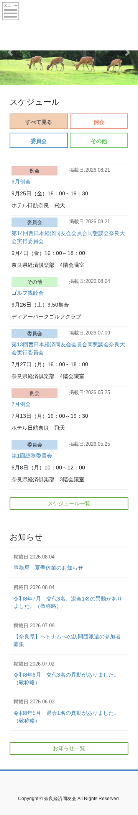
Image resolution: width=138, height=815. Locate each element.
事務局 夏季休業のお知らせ (48, 568)
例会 (99, 122)
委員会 (39, 141)
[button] (10, 52)
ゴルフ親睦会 (28, 293)
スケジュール (35, 101)
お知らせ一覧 (69, 748)
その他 (99, 141)
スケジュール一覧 (69, 503)
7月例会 (21, 404)
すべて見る (38, 122)
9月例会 (21, 182)
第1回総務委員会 (32, 456)
